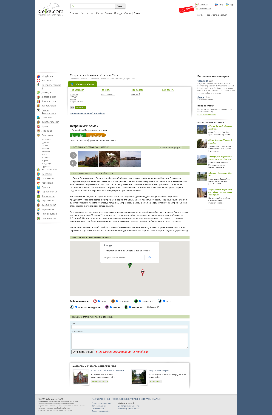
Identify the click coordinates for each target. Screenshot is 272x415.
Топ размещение (99, 406)
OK (149, 257)
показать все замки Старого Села (87, 113)
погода (73, 96)
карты (73, 98)
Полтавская (48, 178)
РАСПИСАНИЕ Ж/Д (101, 398)
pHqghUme (48, 76)
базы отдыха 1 (108, 94)
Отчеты (74, 13)
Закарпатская (49, 101)
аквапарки (137, 307)
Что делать (137, 89)
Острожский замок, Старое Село (121, 78)
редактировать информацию (84, 140)
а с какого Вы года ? (205, 99)
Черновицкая (49, 218)
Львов (45, 145)
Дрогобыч (46, 142)
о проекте (203, 4)
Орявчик (46, 151)
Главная (73, 78)
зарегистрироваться (217, 14)
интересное (147, 301)
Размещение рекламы (101, 403)
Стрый (45, 160)
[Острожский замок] (88, 159)
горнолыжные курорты (89, 307)
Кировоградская (50, 121)
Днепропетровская (51, 86)
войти (200, 14)
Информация (77, 89)
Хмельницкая (49, 204)
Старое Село (94, 78)
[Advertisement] (136, 45)
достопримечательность (128, 406)
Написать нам (205, 8)
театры (116, 307)
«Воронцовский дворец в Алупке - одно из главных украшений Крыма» (220, 192)
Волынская (47, 80)
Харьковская (48, 195)
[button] (130, 265)
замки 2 (135, 94)
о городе (74, 94)
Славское (46, 157)
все (72, 107)
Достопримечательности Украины (94, 365)
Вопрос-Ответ (205, 105)
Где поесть (168, 89)
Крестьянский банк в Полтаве (107, 370)
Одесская (47, 173)
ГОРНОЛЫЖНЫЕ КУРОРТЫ (124, 398)
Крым (45, 126)
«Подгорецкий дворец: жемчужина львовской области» (220, 158)
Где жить (105, 89)
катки (168, 301)
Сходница (46, 163)
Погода (118, 13)
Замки (108, 13)
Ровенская (47, 182)
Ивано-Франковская (49, 112)
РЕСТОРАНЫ (145, 398)
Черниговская (49, 213)
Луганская (47, 130)
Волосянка (46, 139)
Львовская (47, 135)
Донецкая (47, 92)
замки (103, 78)
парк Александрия (159, 370)
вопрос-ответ (76, 101)
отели (103, 301)
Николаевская (49, 169)
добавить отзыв (100, 381)
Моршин (46, 148)
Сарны (200, 97)
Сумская (46, 187)
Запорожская (49, 105)
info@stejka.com (63, 408)
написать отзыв (108, 140)
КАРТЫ (156, 398)
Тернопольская (50, 191)
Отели (127, 13)
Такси (137, 13)
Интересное (87, 13)
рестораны (124, 301)
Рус (221, 4)
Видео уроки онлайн (101, 411)
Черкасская (48, 209)
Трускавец (46, 166)
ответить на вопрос (206, 114)
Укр (232, 4)
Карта (99, 13)
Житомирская (49, 96)
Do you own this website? (115, 257)
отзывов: (156, 381)
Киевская (47, 117)
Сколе (44, 154)
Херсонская (48, 200)
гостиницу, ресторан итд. (129, 408)
